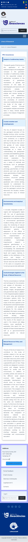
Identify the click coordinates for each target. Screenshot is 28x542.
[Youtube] (19, 507)
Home (3, 47)
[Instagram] (12, 507)
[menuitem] (14, 471)
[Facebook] (8, 507)
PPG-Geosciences (8, 55)
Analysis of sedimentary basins (14, 59)
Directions (5, 459)
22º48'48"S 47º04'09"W (14, 463)
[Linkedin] (15, 507)
